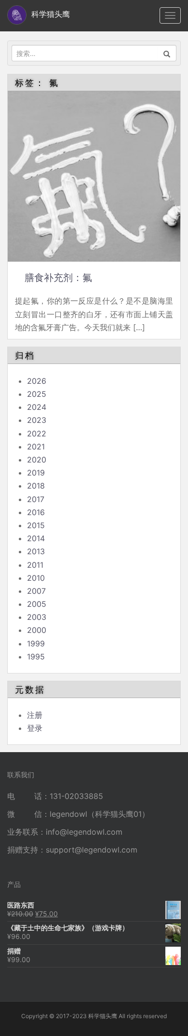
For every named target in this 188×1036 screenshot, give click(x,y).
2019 (36, 472)
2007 (36, 591)
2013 (36, 551)
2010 (36, 578)
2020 (36, 459)
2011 (35, 565)
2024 (36, 407)
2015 (36, 525)
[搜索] (167, 53)
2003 (36, 617)
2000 (36, 630)
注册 (34, 715)
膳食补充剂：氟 (58, 277)
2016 (36, 512)
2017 (35, 499)
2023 (36, 420)
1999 (36, 643)
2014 (36, 538)
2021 (36, 446)
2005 (36, 604)
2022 (36, 433)
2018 (36, 485)
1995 (36, 656)
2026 (36, 381)
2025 (36, 394)
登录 (34, 728)
